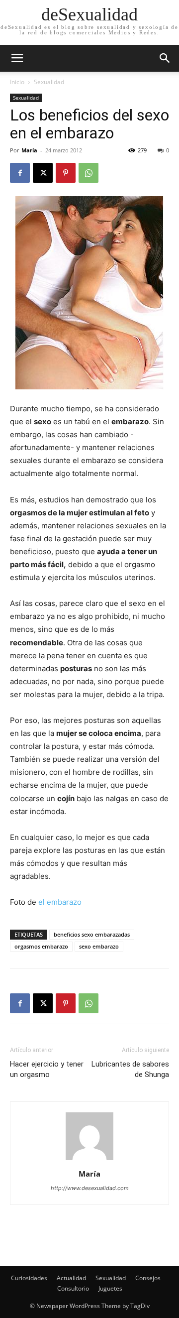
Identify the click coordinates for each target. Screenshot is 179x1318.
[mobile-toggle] (17, 58)
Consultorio (73, 1288)
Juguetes (110, 1288)
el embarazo (60, 902)
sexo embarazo (99, 946)
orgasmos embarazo (41, 946)
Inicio (17, 82)
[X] (43, 173)
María (29, 150)
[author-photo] (89, 1160)
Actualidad (71, 1278)
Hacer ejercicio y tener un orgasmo (47, 1069)
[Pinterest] (66, 173)
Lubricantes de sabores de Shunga (130, 1069)
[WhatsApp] (88, 173)
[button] (165, 58)
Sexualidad (49, 82)
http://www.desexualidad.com (90, 1188)
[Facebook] (20, 173)
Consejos (148, 1278)
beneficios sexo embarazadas (92, 934)
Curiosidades (29, 1278)
